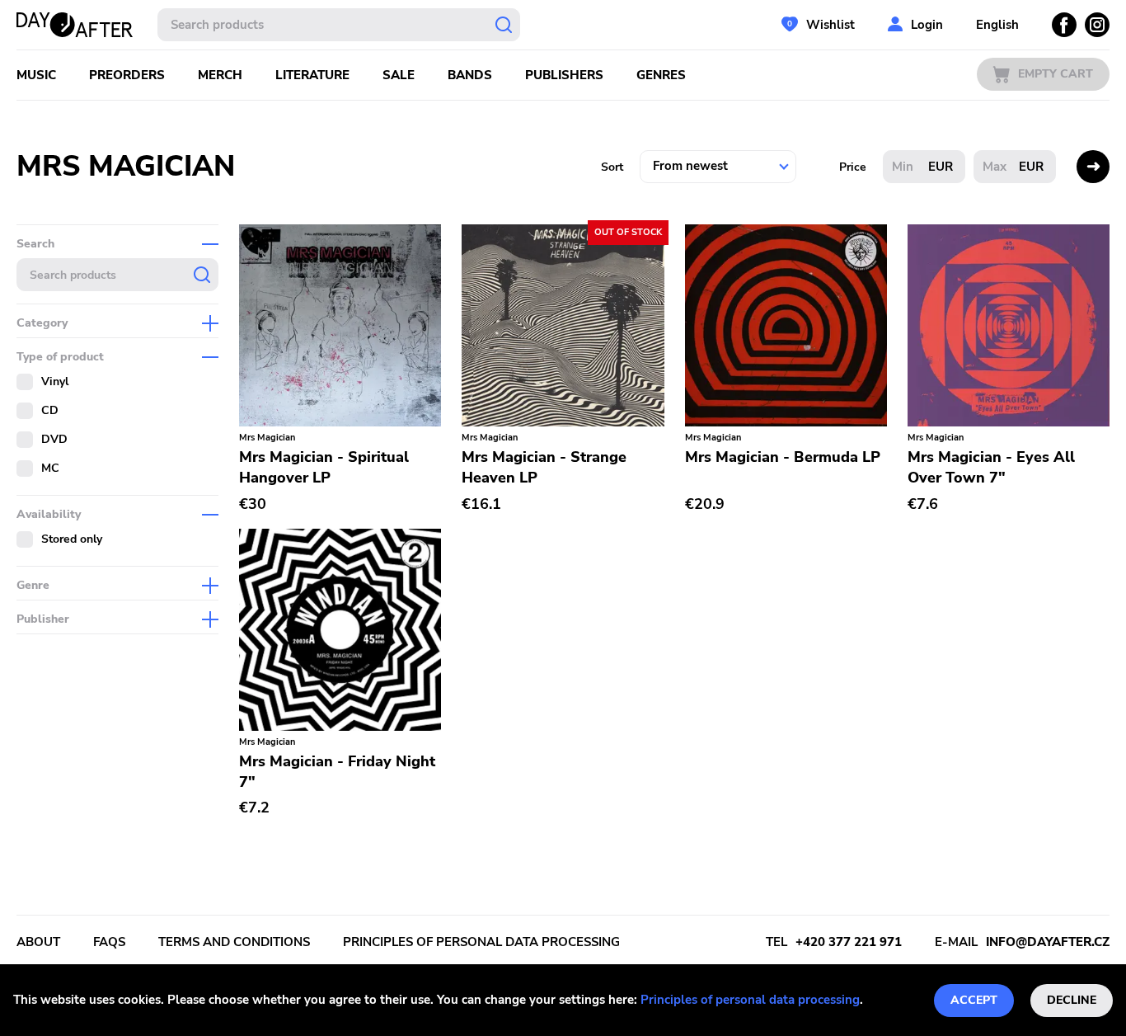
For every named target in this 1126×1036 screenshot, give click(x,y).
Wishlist (830, 24)
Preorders (127, 75)
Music (36, 75)
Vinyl (54, 381)
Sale (398, 75)
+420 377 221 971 (848, 942)
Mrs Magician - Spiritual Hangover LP (324, 467)
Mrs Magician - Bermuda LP (782, 457)
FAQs (109, 942)
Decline (1071, 1000)
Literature (312, 75)
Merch (220, 75)
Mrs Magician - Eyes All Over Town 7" (991, 467)
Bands (470, 75)
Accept (973, 1000)
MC (50, 468)
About (38, 942)
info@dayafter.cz (1048, 942)
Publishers (564, 75)
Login (927, 24)
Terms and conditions (234, 942)
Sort (612, 167)
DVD (54, 439)
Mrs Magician (267, 437)
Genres (661, 75)
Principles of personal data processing (750, 999)
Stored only (71, 539)
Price (852, 167)
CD (50, 410)
